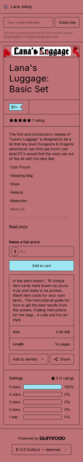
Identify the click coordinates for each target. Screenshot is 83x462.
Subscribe (67, 22)
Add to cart (41, 265)
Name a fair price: (24, 242)
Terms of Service (39, 36)
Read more (18, 226)
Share (65, 359)
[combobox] (28, 359)
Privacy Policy (13, 36)
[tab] (36, 52)
